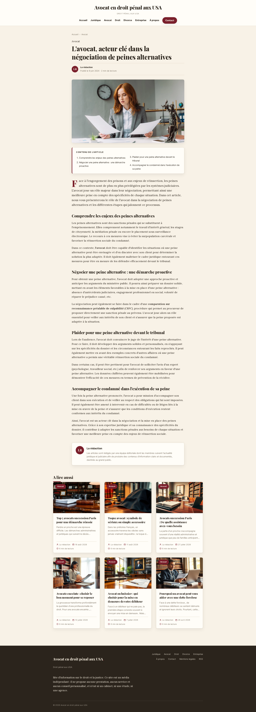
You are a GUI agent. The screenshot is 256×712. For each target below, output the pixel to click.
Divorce (128, 20)
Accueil (83, 20)
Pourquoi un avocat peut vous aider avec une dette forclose (178, 595)
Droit (117, 20)
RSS (201, 659)
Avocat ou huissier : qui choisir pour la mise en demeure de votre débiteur (125, 597)
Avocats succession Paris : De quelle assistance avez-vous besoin (175, 522)
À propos (154, 20)
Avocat (108, 20)
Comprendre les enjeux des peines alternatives (102, 158)
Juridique (96, 20)
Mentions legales (187, 659)
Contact (169, 20)
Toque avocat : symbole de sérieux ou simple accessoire (126, 520)
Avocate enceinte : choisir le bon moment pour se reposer (75, 595)
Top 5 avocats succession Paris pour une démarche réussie (76, 520)
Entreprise (140, 20)
